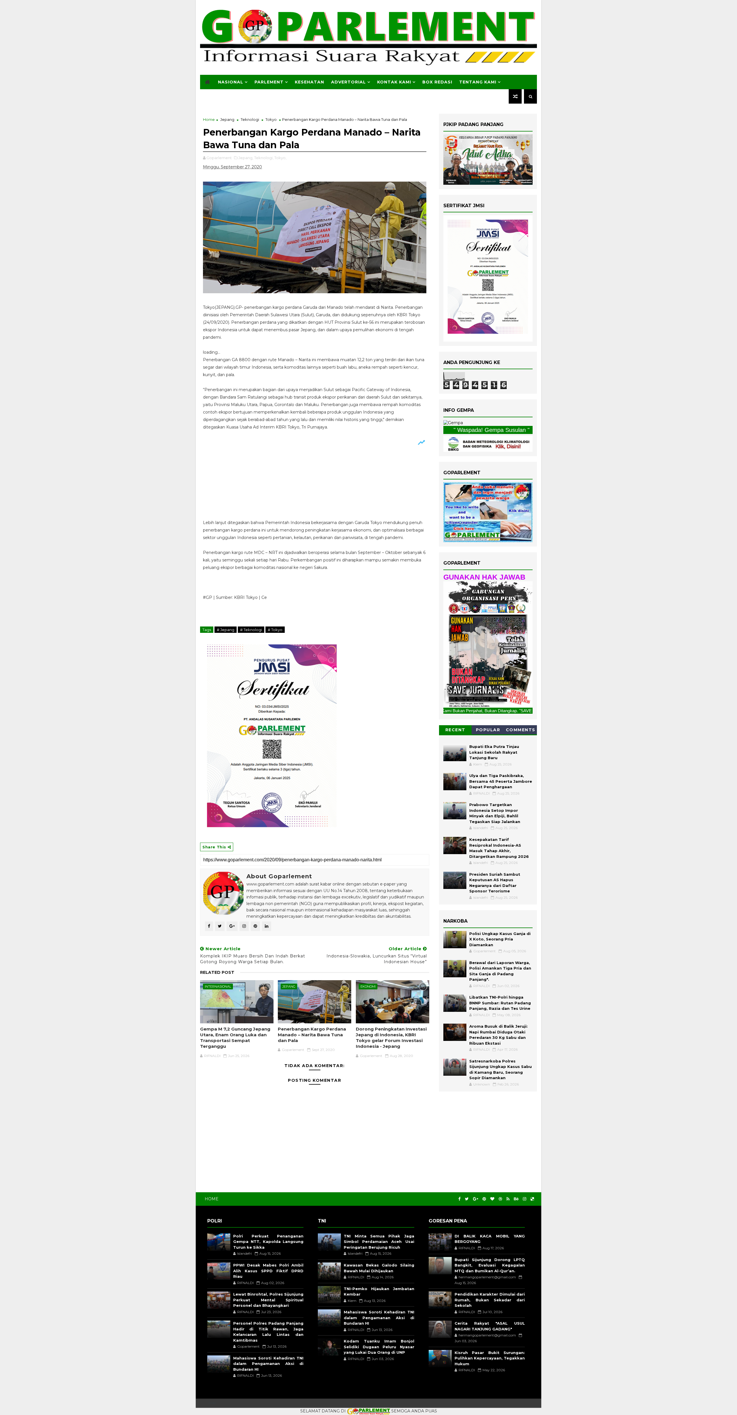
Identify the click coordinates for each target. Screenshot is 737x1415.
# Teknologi (251, 629)
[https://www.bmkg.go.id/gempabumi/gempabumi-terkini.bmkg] (453, 422)
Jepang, (245, 157)
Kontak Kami (394, 82)
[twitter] (467, 1199)
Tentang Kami (477, 82)
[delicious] (532, 1199)
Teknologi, (263, 157)
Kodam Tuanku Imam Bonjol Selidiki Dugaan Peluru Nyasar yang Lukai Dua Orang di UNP (379, 1347)
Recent (455, 729)
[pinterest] (484, 1199)
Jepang (227, 119)
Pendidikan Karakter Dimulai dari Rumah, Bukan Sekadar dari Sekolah (490, 1300)
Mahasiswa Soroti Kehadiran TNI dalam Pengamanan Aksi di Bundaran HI (268, 1364)
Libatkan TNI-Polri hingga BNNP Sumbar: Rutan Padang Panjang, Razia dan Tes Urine (500, 1003)
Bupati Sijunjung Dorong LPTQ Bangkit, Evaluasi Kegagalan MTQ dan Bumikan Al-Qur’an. (490, 1265)
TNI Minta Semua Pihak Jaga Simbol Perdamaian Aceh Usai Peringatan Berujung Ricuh (379, 1242)
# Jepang (225, 629)
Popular (488, 729)
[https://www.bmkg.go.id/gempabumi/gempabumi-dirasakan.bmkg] (488, 443)
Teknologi (250, 119)
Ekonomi (368, 986)
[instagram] (524, 1199)
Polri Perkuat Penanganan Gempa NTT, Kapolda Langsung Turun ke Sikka (268, 1242)
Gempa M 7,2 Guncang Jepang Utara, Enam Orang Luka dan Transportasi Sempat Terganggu (235, 1037)
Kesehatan (309, 82)
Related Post (217, 972)
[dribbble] (500, 1199)
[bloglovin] (492, 1199)
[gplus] (476, 1199)
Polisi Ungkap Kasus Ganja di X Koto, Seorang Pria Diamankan (500, 939)
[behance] (516, 1199)
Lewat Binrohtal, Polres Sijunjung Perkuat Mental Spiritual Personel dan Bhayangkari (268, 1300)
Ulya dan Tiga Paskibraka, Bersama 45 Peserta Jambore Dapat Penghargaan (500, 781)
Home (209, 119)
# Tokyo (275, 629)
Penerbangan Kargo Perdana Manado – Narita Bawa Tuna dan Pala (312, 1034)
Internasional (218, 986)
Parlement (269, 82)
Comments (520, 729)
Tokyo (271, 119)
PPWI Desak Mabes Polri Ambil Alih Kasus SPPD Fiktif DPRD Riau (268, 1271)
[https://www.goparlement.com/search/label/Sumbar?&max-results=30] (488, 644)
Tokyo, (280, 157)
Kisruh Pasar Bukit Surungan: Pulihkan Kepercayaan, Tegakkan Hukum (490, 1358)
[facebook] (459, 1199)
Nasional (230, 82)
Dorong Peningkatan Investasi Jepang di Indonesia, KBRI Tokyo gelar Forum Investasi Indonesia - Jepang (391, 1037)
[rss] (508, 1199)
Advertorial (348, 82)
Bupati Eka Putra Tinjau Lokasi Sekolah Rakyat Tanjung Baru (494, 752)
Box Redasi (437, 82)
